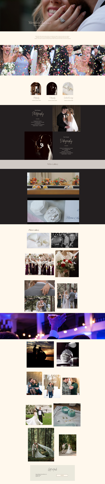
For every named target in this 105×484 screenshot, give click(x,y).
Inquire (62, 475)
